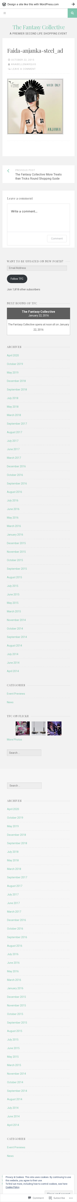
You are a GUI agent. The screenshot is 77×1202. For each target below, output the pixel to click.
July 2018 (12, 398)
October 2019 (15, 364)
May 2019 (13, 372)
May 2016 (13, 517)
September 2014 (17, 636)
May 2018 (13, 406)
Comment (57, 238)
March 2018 (14, 415)
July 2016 (12, 500)
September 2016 (17, 483)
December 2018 (16, 380)
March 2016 (14, 526)
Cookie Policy (12, 1187)
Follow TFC (17, 278)
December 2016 (16, 466)
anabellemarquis (23, 64)
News (10, 702)
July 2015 (12, 585)
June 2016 (13, 509)
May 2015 (13, 602)
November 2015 (16, 551)
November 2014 (16, 620)
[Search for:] (24, 752)
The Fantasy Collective (39, 27)
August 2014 (14, 645)
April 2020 (13, 355)
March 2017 (14, 457)
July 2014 (12, 654)
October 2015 (15, 560)
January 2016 (15, 534)
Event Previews (16, 693)
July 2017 (12, 440)
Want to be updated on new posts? (35, 261)
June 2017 (13, 449)
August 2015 (14, 577)
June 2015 (13, 594)
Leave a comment (24, 69)
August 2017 (14, 432)
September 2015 (17, 568)
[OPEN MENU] (4, 13)
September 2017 (17, 423)
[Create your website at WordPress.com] (38, 4)
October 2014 (15, 628)
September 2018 (17, 389)
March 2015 (14, 611)
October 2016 (15, 474)
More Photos (14, 739)
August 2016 (14, 491)
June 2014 (13, 662)
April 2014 (13, 671)
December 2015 (16, 543)
